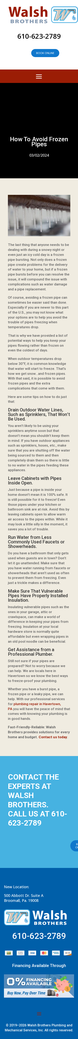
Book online (45, 53)
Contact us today (53, 737)
